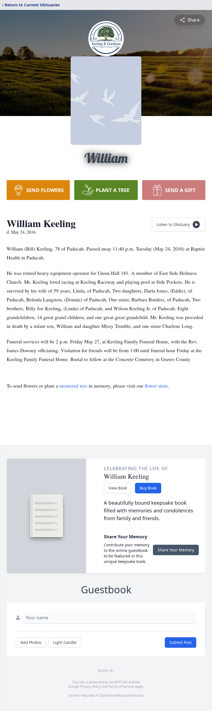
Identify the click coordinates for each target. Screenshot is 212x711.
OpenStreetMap (112, 695)
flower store (156, 385)
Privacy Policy (90, 686)
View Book (117, 488)
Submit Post (180, 642)
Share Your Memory (176, 549)
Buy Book (148, 488)
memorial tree (73, 385)
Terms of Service (121, 686)
